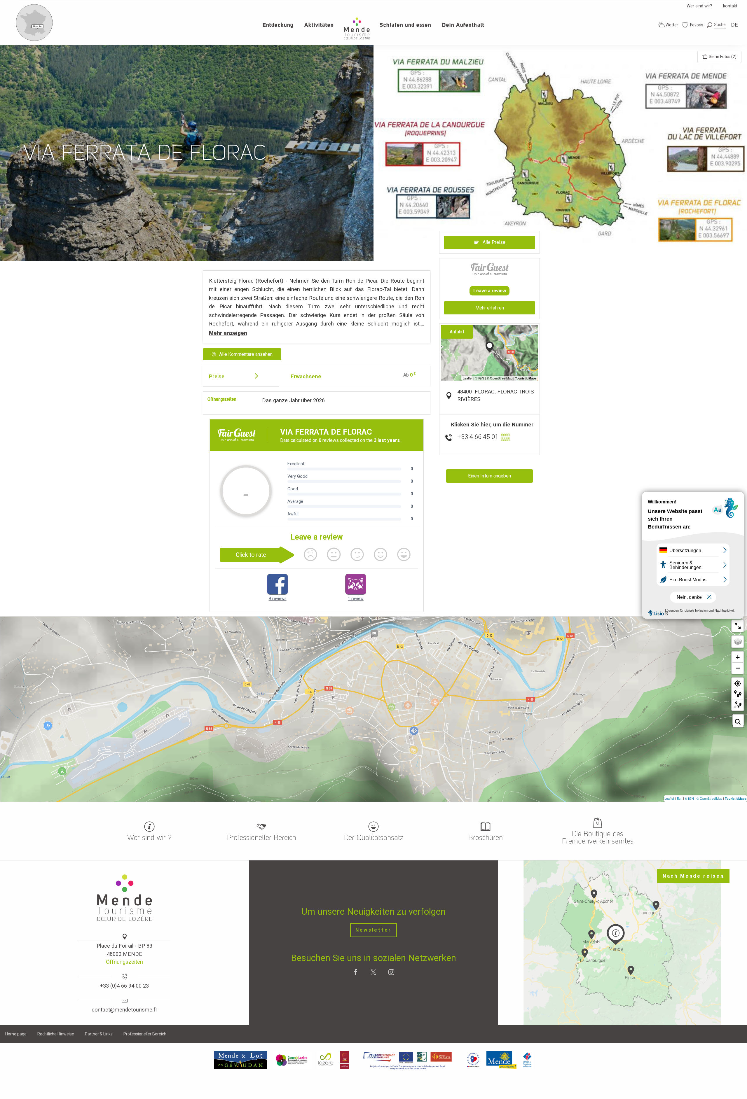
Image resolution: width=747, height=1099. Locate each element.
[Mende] (501, 1060)
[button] (716, 24)
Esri (679, 798)
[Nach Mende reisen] (34, 39)
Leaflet (669, 798)
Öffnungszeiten (124, 962)
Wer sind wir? (699, 5)
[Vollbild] (737, 626)
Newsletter (373, 930)
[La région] (407, 1060)
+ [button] (738, 657)
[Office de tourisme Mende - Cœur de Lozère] (356, 28)
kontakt (730, 5)
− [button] (738, 668)
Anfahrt (457, 332)
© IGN (689, 798)
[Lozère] (325, 1060)
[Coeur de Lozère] (292, 1060)
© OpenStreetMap (709, 798)
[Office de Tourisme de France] (527, 1060)
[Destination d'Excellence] (473, 1060)
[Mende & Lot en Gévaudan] (241, 1060)
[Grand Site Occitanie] (344, 1060)
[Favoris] (692, 25)
